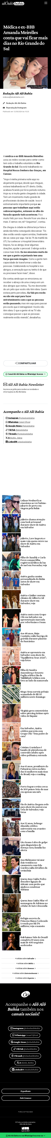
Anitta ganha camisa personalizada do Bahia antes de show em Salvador (32, 580)
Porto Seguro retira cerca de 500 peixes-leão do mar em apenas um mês (34, 789)
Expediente (26, 1091)
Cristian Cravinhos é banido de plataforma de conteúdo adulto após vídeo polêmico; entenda (33, 751)
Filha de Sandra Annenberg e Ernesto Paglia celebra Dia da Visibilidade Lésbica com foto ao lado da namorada (34, 675)
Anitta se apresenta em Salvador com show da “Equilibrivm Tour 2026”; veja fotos (33, 656)
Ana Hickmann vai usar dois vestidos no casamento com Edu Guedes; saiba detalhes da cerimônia (33, 865)
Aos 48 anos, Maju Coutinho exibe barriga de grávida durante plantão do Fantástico (34, 637)
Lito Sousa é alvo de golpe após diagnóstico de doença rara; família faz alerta (33, 846)
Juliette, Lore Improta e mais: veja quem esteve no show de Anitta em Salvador (34, 542)
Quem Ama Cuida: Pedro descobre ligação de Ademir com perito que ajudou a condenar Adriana (33, 884)
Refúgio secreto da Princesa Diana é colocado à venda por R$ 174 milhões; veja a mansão (34, 922)
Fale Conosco (25, 1098)
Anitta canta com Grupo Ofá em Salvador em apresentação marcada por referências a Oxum (33, 618)
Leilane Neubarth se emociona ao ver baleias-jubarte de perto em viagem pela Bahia (33, 504)
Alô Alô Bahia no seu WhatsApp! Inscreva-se (25, 1136)
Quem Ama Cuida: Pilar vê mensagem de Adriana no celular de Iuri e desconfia (34, 903)
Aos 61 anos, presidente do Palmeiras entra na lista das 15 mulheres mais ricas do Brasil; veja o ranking (34, 770)
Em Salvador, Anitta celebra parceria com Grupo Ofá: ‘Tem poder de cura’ (34, 732)
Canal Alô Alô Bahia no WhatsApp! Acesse (25, 374)
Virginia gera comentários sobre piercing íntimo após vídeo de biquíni (34, 713)
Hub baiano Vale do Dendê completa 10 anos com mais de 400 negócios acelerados (34, 941)
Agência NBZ (25, 1130)
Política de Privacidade (25, 1112)
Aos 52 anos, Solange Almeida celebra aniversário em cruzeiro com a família (33, 827)
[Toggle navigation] (46, 3)
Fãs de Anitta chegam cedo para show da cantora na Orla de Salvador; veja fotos (34, 808)
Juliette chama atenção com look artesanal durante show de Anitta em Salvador (33, 523)
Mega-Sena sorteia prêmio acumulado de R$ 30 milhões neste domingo (34, 694)
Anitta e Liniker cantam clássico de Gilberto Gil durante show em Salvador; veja (32, 599)
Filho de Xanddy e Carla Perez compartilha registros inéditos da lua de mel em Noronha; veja (33, 561)
